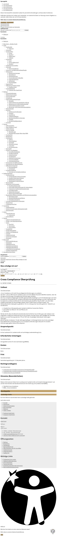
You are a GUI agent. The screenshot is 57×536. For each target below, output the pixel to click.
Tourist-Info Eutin (7, 464)
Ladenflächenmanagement (13, 249)
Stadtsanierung (10, 175)
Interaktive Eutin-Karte (9, 252)
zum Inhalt (6, 4)
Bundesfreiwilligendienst (15, 121)
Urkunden (11, 145)
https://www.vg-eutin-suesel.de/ (14, 435)
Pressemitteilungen (11, 93)
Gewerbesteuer (13, 155)
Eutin (10, 61)
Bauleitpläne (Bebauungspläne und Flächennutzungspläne (21, 195)
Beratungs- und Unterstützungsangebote (20, 107)
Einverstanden (10, 22)
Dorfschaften (9, 51)
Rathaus (5, 92)
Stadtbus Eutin (13, 87)
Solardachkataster (13, 79)
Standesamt (9, 138)
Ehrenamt (8, 238)
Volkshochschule (10, 235)
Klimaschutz (9, 72)
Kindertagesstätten (11, 230)
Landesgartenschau (11, 204)
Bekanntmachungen (11, 95)
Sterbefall (11, 142)
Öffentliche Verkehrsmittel (13, 85)
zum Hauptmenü (7, 5)
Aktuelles (11, 101)
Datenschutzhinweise (9, 406)
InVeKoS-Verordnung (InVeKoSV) (11, 373)
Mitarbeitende (10, 108)
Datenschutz (9, 84)
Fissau (10, 53)
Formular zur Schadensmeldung (17, 172)
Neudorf (11, 55)
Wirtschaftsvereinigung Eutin (10, 467)
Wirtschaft (6, 240)
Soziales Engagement (11, 250)
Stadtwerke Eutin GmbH (9, 459)
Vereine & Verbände (11, 236)
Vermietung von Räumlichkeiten (14, 164)
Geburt (11, 139)
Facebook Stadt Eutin (8, 413)
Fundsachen (9, 135)
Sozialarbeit (9, 229)
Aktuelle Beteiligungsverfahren (17, 198)
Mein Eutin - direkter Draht (10, 44)
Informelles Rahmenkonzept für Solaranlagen (21, 187)
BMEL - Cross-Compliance (10, 388)
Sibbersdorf (12, 56)
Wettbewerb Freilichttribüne (16, 181)
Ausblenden (3, 22)
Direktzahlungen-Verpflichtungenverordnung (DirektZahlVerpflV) (20, 371)
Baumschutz (9, 203)
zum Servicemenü (8, 8)
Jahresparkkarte (13, 167)
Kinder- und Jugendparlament (14, 221)
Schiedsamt (12, 169)
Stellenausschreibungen (15, 112)
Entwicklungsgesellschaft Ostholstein (13, 466)
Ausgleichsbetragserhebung (16, 178)
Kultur (5, 212)
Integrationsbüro (7, 451)
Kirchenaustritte (13, 147)
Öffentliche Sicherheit (11, 166)
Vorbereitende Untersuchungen (17, 176)
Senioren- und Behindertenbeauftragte (16, 70)
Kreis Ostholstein (7, 462)
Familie (5, 218)
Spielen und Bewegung (12, 232)
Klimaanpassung (13, 76)
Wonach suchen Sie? (6, 30)
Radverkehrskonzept (14, 192)
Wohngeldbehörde (8, 447)
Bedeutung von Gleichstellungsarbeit (18, 104)
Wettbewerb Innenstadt (15, 179)
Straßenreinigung (13, 153)
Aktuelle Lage (12, 132)
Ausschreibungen (10, 96)
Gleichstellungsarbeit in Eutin (16, 105)
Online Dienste (10, 129)
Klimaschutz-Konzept (14, 73)
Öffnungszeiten (10, 125)
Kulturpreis (12, 215)
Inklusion (11, 48)
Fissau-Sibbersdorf (14, 62)
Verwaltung (9, 98)
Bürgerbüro (9, 136)
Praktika (11, 119)
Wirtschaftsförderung (11, 241)
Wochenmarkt (10, 210)
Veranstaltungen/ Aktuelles (16, 78)
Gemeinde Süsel (5, 24)
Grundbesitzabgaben (14, 152)
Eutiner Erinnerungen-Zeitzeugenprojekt (16, 209)
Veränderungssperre (14, 199)
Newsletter (9, 243)
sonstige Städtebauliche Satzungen (15, 201)
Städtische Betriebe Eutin (10, 461)
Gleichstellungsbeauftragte (13, 99)
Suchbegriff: (4, 269)
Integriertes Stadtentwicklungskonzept (19, 189)
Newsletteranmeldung (12, 246)
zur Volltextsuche (7, 10)
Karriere (8, 110)
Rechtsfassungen (13, 196)
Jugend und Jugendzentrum (13, 219)
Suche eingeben (5, 256)
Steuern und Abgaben (12, 150)
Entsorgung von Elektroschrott (14, 162)
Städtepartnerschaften (12, 65)
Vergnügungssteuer (14, 161)
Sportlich (11, 224)
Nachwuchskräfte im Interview (17, 118)
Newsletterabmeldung (12, 247)
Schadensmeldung (11, 170)
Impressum (6, 404)
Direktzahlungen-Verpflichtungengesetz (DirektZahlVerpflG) (18, 369)
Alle (41, 274)
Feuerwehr (9, 59)
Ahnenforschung (13, 144)
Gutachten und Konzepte (12, 184)
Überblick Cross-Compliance (10, 386)
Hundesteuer (12, 156)
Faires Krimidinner (14, 68)
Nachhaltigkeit (12, 82)
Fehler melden (7, 410)
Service (5, 124)
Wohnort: (3, 272)
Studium (11, 113)
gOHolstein (12, 81)
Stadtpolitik (9, 47)
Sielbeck (11, 58)
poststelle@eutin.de (10, 434)
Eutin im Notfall (10, 130)
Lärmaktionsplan (13, 190)
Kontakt (5, 403)
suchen (2, 275)
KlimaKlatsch (12, 75)
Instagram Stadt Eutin (9, 415)
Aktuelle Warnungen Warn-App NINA (18, 133)
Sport (7, 223)
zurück (8, 400)
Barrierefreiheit (7, 407)
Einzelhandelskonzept (14, 186)
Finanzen (8, 122)
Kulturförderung (10, 213)
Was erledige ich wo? (11, 127)
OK (1, 534)
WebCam (5, 34)
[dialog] (28, 532)
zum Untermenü (7, 7)
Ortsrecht (8, 50)
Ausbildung (12, 115)
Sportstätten (12, 227)
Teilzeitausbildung (13, 116)
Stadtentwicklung (7, 173)
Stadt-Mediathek (10, 88)
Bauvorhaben (9, 182)
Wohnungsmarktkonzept (15, 193)
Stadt (4, 45)
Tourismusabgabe (13, 159)
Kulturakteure (9, 216)
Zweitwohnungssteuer (15, 158)
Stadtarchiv (6, 453)
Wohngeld (8, 149)
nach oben (3, 400)
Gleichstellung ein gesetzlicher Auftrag (19, 102)
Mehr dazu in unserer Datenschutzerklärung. (13, 19)
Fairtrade (8, 67)
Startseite (3, 259)
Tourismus (6, 206)
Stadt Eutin (9, 259)
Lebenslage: (4, 271)
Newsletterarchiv (10, 244)
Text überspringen (5, 290)
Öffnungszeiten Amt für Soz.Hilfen (12, 448)
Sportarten (12, 226)
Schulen (8, 233)
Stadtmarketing (10, 207)
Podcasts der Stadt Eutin (15, 90)
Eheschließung (13, 141)
